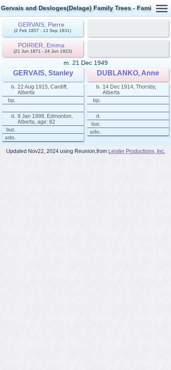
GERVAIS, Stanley (43, 73)
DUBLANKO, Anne (128, 73)
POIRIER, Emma (41, 45)
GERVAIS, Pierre (41, 24)
